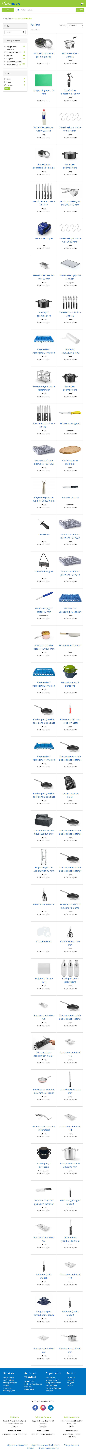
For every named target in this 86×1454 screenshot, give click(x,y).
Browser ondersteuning (49, 1448)
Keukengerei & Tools (14, 62)
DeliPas (6, 1385)
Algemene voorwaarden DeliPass (45, 1445)
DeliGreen (49, 1390)
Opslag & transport (14, 52)
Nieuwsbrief (71, 1377)
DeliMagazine (29, 1381)
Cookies (30, 1448)
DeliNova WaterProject (33, 1384)
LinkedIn (70, 1385)
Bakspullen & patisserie (11, 47)
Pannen (9, 55)
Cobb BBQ (28, 1386)
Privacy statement (71, 1445)
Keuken (29, 18)
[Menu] (8, 10)
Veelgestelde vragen (53, 1383)
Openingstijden (9, 1390)
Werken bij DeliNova (53, 1388)
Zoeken (80, 10)
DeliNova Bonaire (52, 1380)
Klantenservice (8, 1377)
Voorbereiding (12, 65)
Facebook (70, 1380)
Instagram (70, 1383)
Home (14, 18)
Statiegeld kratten (10, 1383)
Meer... (7, 88)
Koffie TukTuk (8, 1380)
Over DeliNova (51, 1377)
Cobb (9, 82)
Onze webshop (51, 1385)
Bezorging (7, 1388)
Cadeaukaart (29, 1389)
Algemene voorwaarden (17, 1445)
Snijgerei (10, 58)
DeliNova (10, 85)
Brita (8, 79)
